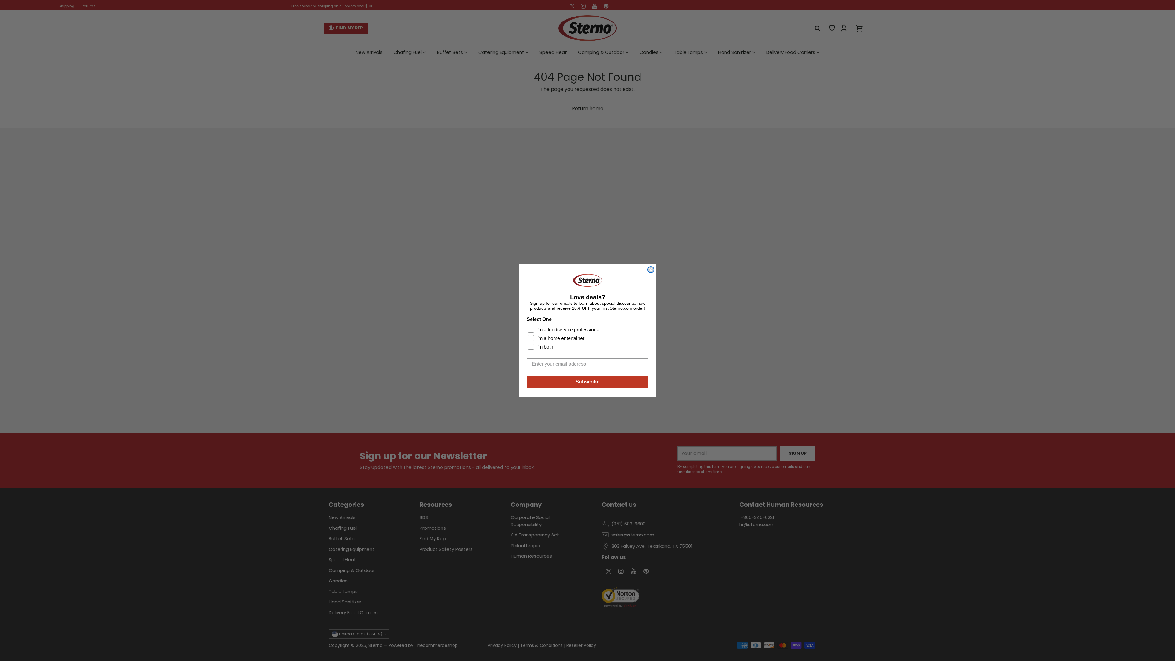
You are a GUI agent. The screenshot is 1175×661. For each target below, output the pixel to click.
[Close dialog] (651, 270)
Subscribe (587, 381)
